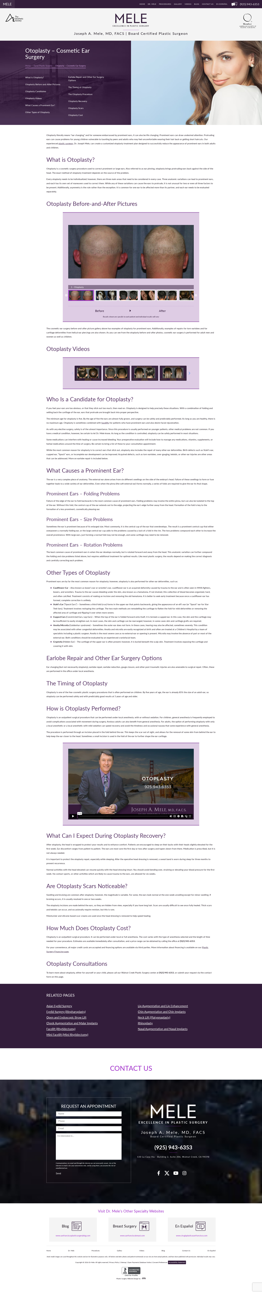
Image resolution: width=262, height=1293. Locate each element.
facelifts (105, 422)
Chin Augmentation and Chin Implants (162, 1012)
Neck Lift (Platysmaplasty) (154, 1017)
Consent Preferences (160, 1262)
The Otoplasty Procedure (80, 94)
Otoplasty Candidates (35, 91)
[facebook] (160, 1173)
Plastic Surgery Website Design (127, 1278)
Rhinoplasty (145, 1023)
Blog (196, 4)
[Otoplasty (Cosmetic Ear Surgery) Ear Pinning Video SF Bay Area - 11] (88, 373)
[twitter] (168, 1173)
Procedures (165, 4)
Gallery (178, 4)
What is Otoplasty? (34, 77)
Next (195, 295)
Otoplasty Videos (33, 98)
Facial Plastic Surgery (43, 65)
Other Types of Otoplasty (37, 112)
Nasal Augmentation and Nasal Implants (162, 1029)
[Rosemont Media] (143, 1278)
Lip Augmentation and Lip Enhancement (163, 1006)
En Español (221, 4)
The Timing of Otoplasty (79, 87)
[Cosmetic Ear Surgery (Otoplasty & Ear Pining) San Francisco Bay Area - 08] (173, 373)
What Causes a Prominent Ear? (40, 105)
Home (142, 4)
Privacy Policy (114, 1262)
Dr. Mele (152, 4)
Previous (66, 295)
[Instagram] (186, 1173)
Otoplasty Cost (75, 115)
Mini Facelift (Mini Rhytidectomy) (67, 1035)
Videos (188, 4)
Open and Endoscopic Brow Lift (66, 1017)
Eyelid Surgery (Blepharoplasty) (66, 1012)
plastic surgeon (66, 143)
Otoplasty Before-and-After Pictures (42, 84)
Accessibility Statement (177, 1262)
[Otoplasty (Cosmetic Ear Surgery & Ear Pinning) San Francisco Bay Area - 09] (144, 373)
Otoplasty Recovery (77, 101)
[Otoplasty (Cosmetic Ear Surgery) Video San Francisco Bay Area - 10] (116, 373)
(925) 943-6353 (173, 1147)
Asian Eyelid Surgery (59, 1006)
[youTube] (177, 1173)
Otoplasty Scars (76, 108)
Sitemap (123, 1262)
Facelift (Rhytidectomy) (60, 1029)
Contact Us (208, 4)
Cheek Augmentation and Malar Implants (72, 1023)
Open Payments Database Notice (139, 1262)
